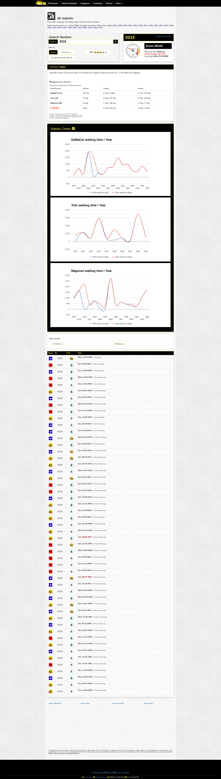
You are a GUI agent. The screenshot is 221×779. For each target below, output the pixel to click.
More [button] (118, 3)
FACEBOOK (98, 772)
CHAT (110, 772)
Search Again (85, 703)
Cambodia (97, 3)
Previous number (118, 703)
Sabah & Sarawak (69, 3)
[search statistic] (115, 41)
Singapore (85, 3)
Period (53, 52)
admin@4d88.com (101, 777)
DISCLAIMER (122, 772)
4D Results (53, 3)
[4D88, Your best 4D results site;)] (41, 2)
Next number (148, 703)
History (109, 3)
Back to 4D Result (55, 703)
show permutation (164, 36)
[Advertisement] (110, 729)
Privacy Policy (88, 777)
